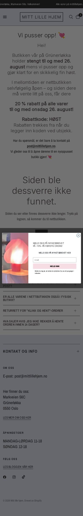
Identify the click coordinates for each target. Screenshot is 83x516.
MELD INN (54, 266)
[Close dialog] (78, 235)
